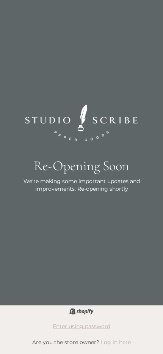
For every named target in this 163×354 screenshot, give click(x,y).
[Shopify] (81, 311)
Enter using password (81, 326)
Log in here (116, 342)
